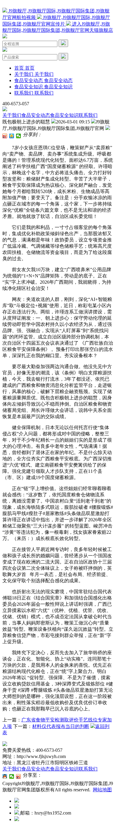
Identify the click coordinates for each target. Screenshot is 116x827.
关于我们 (11, 115)
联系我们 (88, 115)
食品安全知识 (64, 115)
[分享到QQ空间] (11, 136)
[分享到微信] (18, 136)
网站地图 (102, 789)
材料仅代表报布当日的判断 (60, 726)
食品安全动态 (35, 115)
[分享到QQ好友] (4, 776)
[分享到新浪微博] (4, 136)
